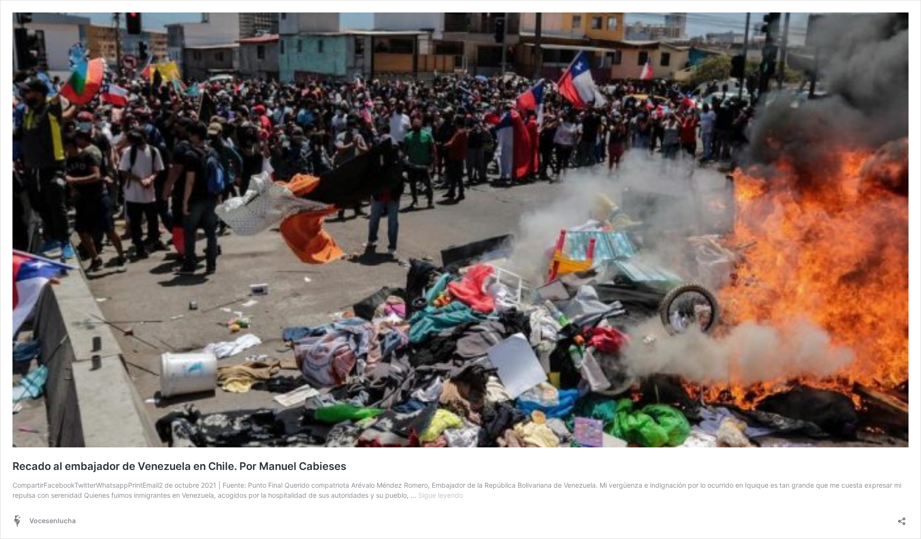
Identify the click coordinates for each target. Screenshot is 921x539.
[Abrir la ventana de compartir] (902, 518)
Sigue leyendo (440, 495)
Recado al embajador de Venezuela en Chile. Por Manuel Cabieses (179, 466)
